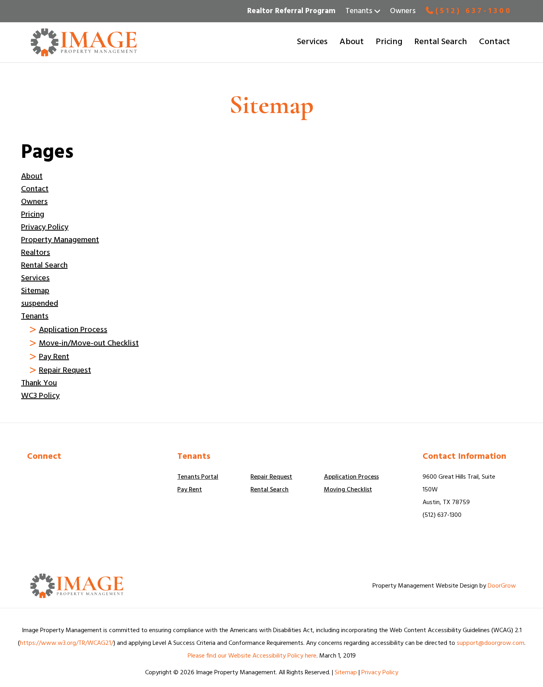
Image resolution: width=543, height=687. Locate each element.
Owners (403, 11)
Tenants (34, 316)
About (351, 42)
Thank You (39, 383)
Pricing (389, 42)
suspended (39, 303)
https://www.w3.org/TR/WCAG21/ (66, 643)
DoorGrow (502, 586)
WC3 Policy (40, 396)
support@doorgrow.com (490, 643)
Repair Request (65, 370)
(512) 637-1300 (473, 11)
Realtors (35, 252)
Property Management (60, 240)
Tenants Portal (197, 477)
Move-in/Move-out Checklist (89, 343)
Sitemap (35, 291)
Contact (494, 42)
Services (312, 42)
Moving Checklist (348, 490)
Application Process (73, 330)
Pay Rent (54, 357)
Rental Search (440, 42)
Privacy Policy (44, 227)
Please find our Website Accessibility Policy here (252, 656)
